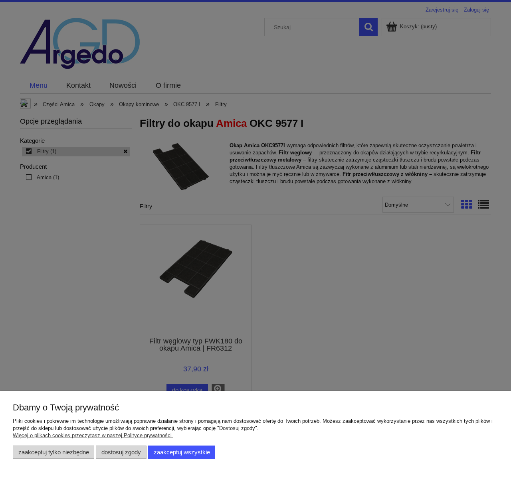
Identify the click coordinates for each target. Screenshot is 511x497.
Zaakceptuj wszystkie (182, 452)
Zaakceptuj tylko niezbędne (53, 452)
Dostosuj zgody (121, 452)
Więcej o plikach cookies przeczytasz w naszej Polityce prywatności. (93, 435)
